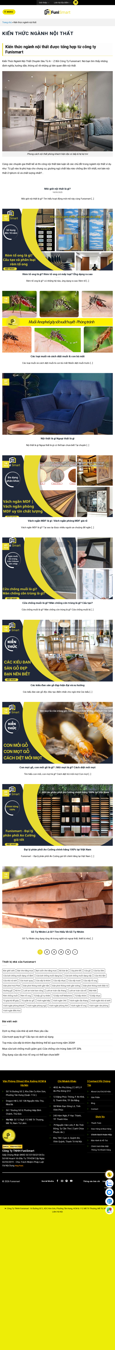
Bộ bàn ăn (63, 971)
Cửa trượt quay (26, 981)
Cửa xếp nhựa (59, 981)
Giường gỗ (7, 991)
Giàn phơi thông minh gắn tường (66, 986)
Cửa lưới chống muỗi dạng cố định (18, 976)
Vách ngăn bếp (43, 1000)
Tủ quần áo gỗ (28, 1000)
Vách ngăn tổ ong (78, 1006)
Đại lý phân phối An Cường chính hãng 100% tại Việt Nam (57, 849)
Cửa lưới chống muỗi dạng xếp (78, 976)
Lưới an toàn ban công (33, 991)
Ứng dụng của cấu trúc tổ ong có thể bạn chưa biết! (30, 1054)
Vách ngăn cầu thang (79, 1000)
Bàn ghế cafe (9, 971)
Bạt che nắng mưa (25, 971)
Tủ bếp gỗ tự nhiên (42, 996)
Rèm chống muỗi (10, 996)
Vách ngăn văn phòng (98, 1006)
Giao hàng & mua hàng (101, 1129)
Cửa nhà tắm (100, 976)
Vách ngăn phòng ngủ (36, 1006)
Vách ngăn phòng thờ (58, 1006)
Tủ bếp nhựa (94, 996)
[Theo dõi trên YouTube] (71, 1181)
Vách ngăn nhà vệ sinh (100, 1000)
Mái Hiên (93, 991)
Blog (93, 1103)
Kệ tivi (18, 991)
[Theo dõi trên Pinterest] (66, 1181)
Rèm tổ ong (26, 996)
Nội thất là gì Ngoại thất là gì (57, 438)
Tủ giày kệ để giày (11, 1000)
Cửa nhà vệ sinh (10, 981)
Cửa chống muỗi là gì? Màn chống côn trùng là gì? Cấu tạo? (57, 602)
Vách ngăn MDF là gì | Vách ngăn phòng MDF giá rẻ (57, 520)
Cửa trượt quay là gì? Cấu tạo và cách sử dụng (27, 1036)
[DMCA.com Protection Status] (12, 1146)
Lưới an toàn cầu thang (56, 991)
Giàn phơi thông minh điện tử (95, 986)
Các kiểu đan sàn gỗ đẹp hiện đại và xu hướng (57, 685)
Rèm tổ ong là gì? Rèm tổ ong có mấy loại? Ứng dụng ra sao (57, 274)
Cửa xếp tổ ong (90, 981)
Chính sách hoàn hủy (101, 1134)
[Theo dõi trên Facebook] (57, 1181)
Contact (94, 1109)
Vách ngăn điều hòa (11, 1010)
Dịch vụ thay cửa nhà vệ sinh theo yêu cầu (25, 1030)
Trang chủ (7, 22)
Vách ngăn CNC (60, 1000)
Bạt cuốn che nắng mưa (46, 971)
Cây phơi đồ (76, 971)
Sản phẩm (95, 1097)
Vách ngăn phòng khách (13, 1006)
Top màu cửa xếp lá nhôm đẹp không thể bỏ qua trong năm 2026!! (38, 1042)
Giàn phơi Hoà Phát (11, 986)
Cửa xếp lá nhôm (43, 981)
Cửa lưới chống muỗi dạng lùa (49, 976)
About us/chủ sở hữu (101, 1091)
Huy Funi (19, 1165)
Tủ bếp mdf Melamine (62, 996)
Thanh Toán (96, 1123)
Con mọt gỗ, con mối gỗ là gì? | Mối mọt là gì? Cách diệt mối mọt (57, 767)
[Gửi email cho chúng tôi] (62, 1181)
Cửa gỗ (87, 971)
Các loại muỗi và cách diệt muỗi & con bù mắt (58, 356)
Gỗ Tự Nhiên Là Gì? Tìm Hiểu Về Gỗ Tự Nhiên (57, 931)
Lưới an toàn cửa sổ (77, 991)
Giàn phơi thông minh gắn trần (36, 986)
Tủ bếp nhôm (80, 996)
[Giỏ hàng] (75, 2)
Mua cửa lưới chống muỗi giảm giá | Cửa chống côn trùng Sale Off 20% (41, 1048)
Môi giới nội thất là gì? (57, 188)
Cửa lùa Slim (98, 971)
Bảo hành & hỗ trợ (99, 1140)
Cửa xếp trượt (74, 981)
